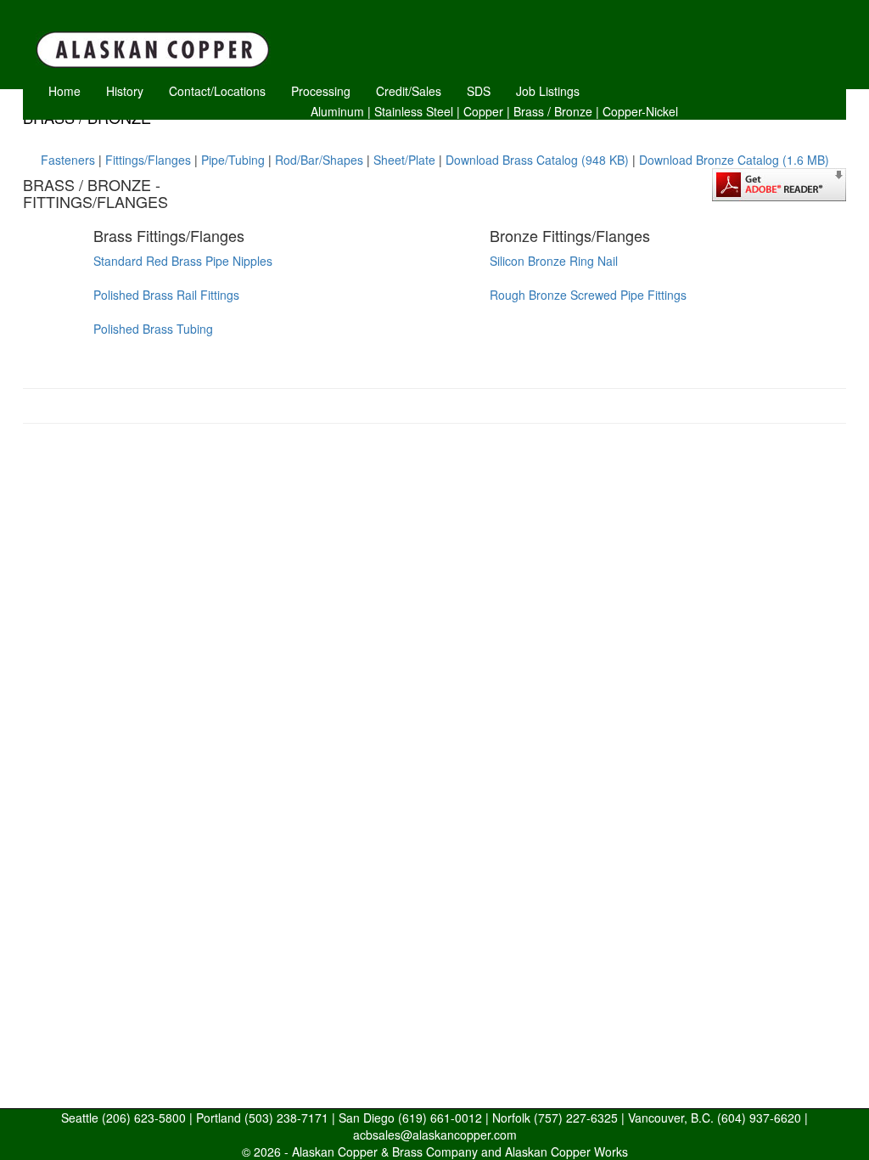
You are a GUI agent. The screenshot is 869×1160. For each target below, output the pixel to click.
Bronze (573, 111)
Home (64, 90)
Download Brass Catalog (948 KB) (537, 159)
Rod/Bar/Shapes (319, 159)
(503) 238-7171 (286, 1117)
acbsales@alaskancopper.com (435, 1134)
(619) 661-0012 (440, 1117)
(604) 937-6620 (759, 1117)
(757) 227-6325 (576, 1117)
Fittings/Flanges (148, 159)
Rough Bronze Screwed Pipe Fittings (588, 294)
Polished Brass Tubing (153, 328)
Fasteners (68, 159)
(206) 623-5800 (144, 1117)
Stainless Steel (413, 111)
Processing (320, 90)
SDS (479, 90)
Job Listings (548, 90)
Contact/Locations (217, 90)
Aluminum (337, 111)
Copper (483, 111)
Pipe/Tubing (233, 159)
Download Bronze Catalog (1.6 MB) (734, 159)
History (124, 90)
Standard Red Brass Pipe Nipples (182, 260)
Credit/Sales (408, 90)
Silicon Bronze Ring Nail (554, 260)
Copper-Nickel (640, 111)
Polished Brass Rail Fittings (166, 294)
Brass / (532, 111)
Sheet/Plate (404, 159)
